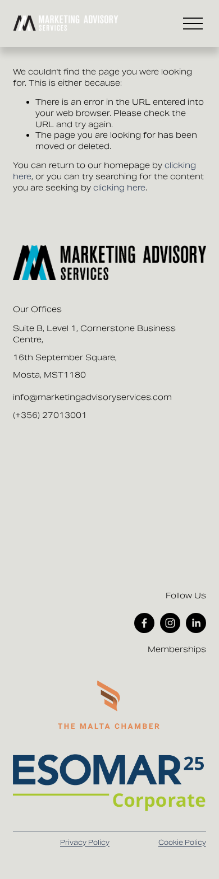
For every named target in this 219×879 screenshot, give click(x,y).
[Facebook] (144, 623)
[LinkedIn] (196, 623)
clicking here (119, 188)
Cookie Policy (182, 842)
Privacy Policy (85, 842)
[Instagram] (170, 623)
